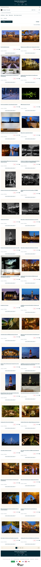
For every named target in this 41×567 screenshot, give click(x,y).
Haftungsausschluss (16, 559)
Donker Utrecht (6, 10)
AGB (11, 559)
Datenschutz (32, 559)
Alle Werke (3, 15)
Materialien (11, 15)
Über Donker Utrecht (18, 15)
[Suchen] (39, 13)
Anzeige (37, 21)
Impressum (36, 559)
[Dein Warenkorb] (39, 10)
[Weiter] (39, 548)
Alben (7, 15)
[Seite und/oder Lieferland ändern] (39, 7)
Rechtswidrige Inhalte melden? (25, 559)
